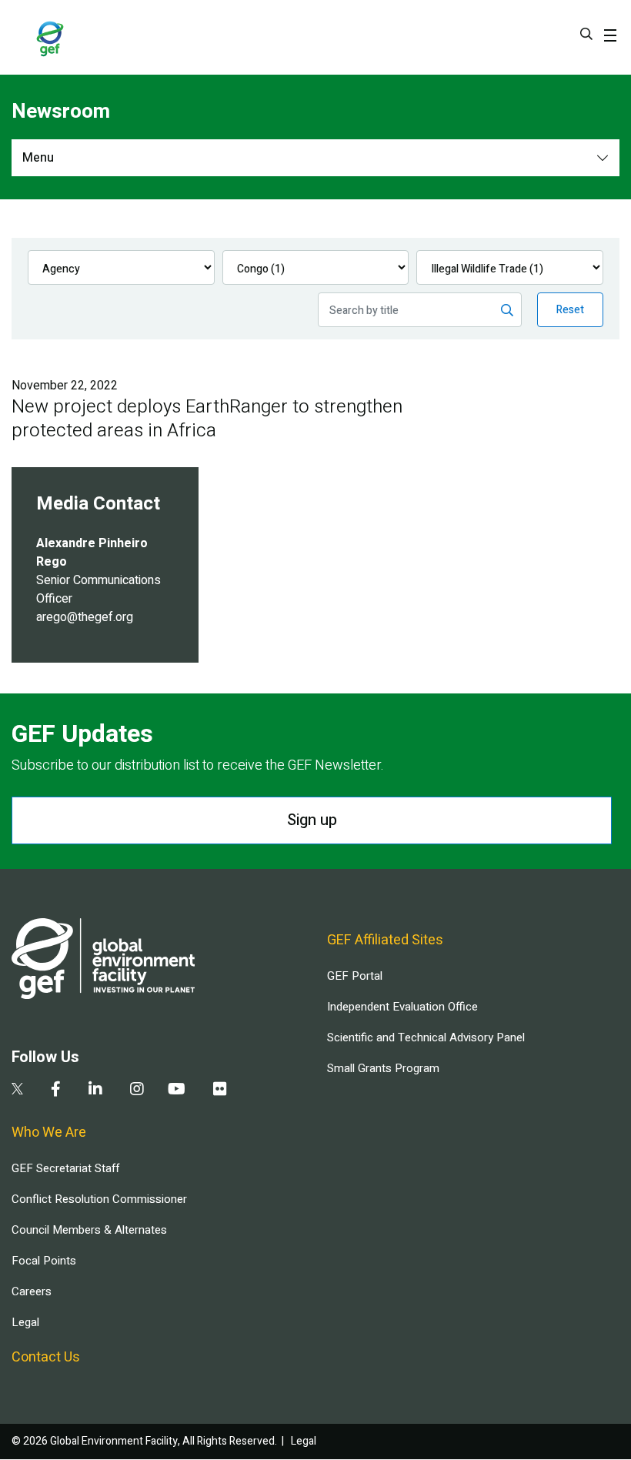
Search (586, 34)
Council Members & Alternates (89, 1229)
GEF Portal (354, 975)
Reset (570, 310)
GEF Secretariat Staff (65, 1168)
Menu (38, 158)
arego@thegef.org (84, 617)
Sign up (312, 820)
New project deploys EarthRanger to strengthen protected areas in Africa (207, 418)
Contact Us (46, 1357)
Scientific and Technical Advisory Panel (426, 1037)
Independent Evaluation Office (402, 1006)
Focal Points (44, 1260)
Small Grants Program (383, 1068)
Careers (32, 1291)
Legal (25, 1322)
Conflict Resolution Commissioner (99, 1199)
